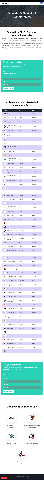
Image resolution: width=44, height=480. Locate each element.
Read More (10, 48)
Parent (5, 73)
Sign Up (41, 3)
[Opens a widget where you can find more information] (4, 478)
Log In (42, 0)
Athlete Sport (6, 81)
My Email (5, 76)
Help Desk (8, 0)
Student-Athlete (12, 73)
